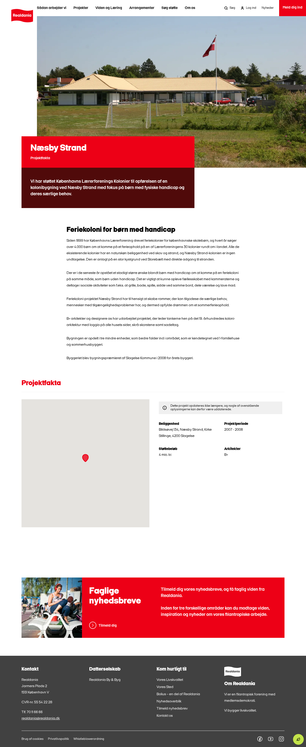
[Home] (22, 15)
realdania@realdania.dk (41, 718)
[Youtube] (270, 739)
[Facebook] (260, 739)
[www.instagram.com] (281, 739)
